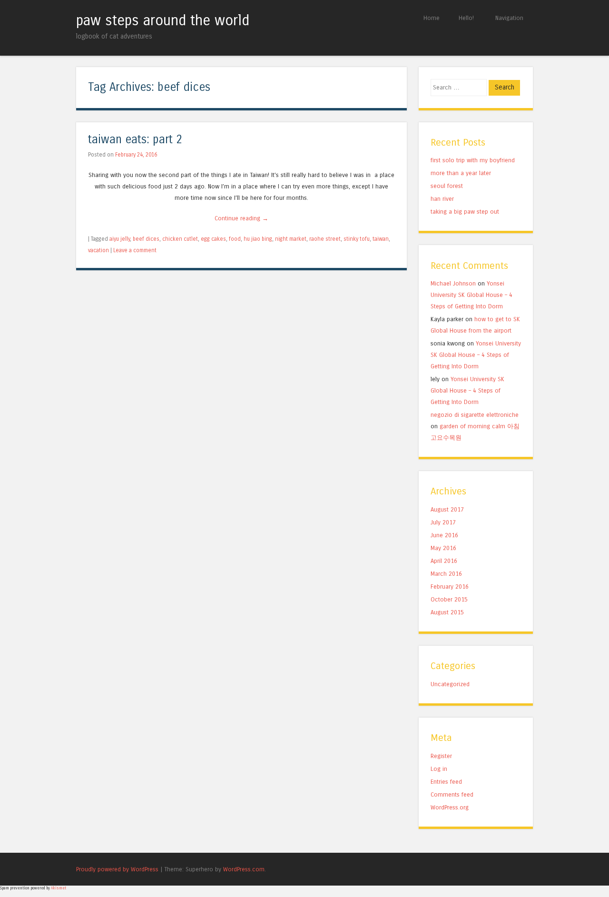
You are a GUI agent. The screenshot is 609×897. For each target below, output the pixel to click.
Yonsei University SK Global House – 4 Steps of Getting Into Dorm (471, 295)
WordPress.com (244, 869)
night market (290, 239)
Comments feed (452, 794)
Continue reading (241, 218)
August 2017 (447, 509)
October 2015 (449, 599)
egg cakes (213, 239)
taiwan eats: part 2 (135, 140)
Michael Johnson (453, 283)
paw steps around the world (162, 20)
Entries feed (446, 781)
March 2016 (446, 573)
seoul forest (447, 185)
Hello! (466, 17)
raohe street (325, 239)
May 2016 (443, 548)
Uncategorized (450, 684)
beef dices (146, 239)
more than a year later (461, 173)
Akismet (58, 888)
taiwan (381, 239)
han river (442, 198)
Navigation (509, 17)
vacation (98, 250)
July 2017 (443, 522)
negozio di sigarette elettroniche (475, 414)
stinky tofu (357, 239)
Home (431, 17)
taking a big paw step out (465, 211)
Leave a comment (135, 250)
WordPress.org (450, 807)
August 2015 (447, 612)
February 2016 (450, 586)
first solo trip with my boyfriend (473, 160)
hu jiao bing (258, 239)
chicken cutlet (180, 239)
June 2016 (444, 535)
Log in (439, 768)
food (235, 239)
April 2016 (444, 560)
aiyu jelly (119, 239)
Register (441, 755)
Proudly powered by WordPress (117, 869)
